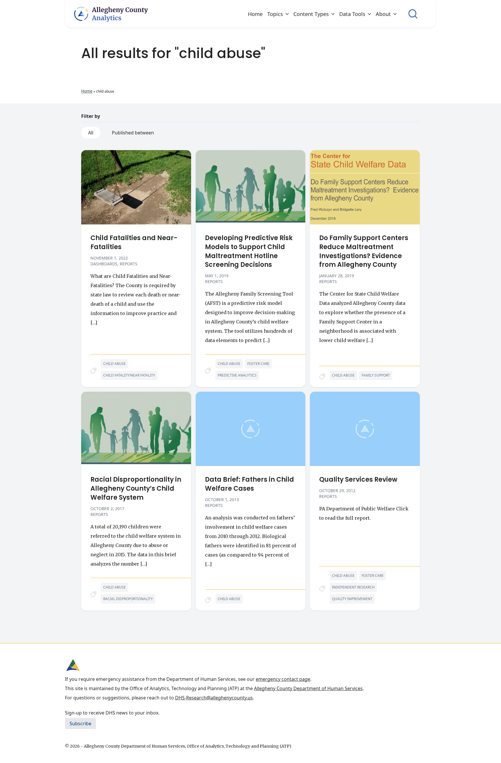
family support (376, 375)
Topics (275, 13)
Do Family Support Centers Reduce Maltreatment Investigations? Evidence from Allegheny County (363, 251)
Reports (128, 264)
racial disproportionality (128, 598)
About (383, 13)
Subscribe (80, 723)
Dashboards (103, 264)
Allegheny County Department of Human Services (308, 688)
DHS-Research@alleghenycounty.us (214, 697)
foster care (258, 363)
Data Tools (352, 13)
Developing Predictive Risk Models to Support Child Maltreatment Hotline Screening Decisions (249, 251)
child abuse (114, 363)
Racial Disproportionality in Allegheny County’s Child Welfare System (135, 488)
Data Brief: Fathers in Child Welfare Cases (249, 484)
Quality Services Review (358, 479)
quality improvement (352, 598)
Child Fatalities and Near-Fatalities (133, 242)
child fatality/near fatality (129, 375)
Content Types (311, 13)
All (90, 132)
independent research (353, 587)
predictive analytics (237, 375)
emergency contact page (283, 679)
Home (255, 13)
